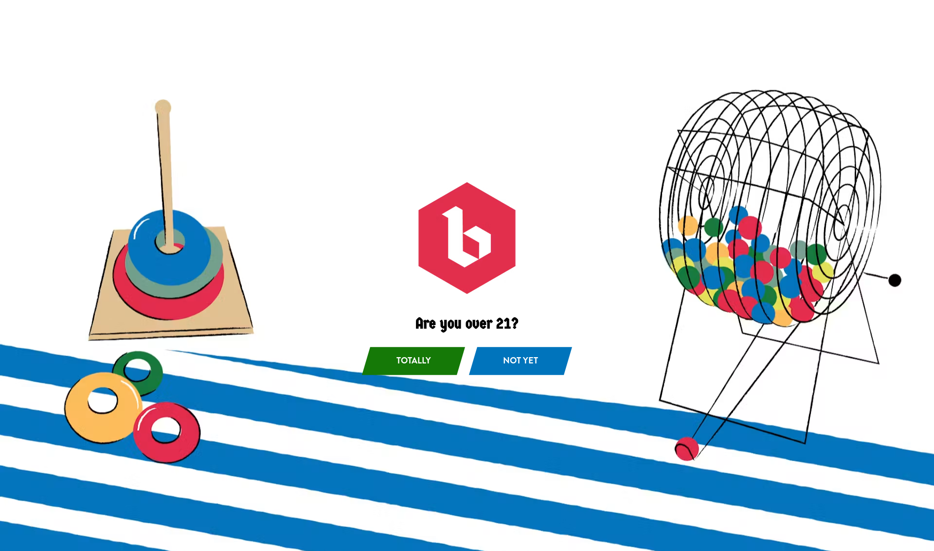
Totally (413, 360)
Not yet (520, 360)
